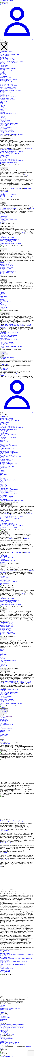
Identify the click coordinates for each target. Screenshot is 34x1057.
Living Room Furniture (6, 51)
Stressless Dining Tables (6, 93)
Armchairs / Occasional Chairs (8, 60)
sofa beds (6, 148)
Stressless (2, 91)
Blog (2, 740)
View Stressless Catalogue (7, 264)
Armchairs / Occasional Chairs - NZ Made (11, 61)
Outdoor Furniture (5, 120)
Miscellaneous (4, 132)
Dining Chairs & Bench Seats (8, 68)
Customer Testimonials (6, 1038)
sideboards (23, 232)
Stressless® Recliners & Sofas (8, 62)
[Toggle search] (0, 40)
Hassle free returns (5, 970)
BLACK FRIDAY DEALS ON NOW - (15, 137)
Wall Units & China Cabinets (8, 88)
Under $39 (3, 116)
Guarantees (3, 733)
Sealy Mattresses (4, 80)
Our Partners (3, 973)
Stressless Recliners (5, 94)
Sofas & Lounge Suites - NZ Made (9, 54)
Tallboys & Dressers (5, 77)
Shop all (2, 163)
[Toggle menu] (2, 40)
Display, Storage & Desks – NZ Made (10, 90)
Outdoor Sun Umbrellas (6, 130)
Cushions (2, 105)
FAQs (16, 332)
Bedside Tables (4, 75)
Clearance (3, 352)
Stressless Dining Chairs (6, 98)
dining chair (27, 188)
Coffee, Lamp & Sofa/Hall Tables (9, 86)
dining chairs (10, 175)
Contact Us (3, 375)
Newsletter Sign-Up (5, 1009)
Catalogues (3, 726)
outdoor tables (12, 325)
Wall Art (2, 112)
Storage (2, 110)
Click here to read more (6, 263)
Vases (1, 115)
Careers (2, 1011)
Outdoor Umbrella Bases (7, 131)
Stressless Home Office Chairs (8, 97)
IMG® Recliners (4, 55)
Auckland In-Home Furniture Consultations (12, 1024)
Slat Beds (2, 73)
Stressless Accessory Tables (7, 99)
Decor (1, 106)
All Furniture (4, 43)
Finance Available (5, 1045)
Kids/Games (3, 108)
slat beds (2, 208)
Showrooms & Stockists (6, 724)
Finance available (5, 971)
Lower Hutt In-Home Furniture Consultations (12, 1027)
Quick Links (3, 723)
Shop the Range (4, 950)
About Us (2, 1006)
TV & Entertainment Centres (8, 87)
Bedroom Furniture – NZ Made (8, 79)
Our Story (2, 358)
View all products (5, 743)
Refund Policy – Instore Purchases (9, 1042)
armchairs (10, 149)
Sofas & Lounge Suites (6, 53)
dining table (27, 175)
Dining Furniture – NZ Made (8, 71)
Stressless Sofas (4, 95)
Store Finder (4, 711)
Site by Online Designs (6, 1056)
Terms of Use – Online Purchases (9, 1044)
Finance (2, 737)
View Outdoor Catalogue (7, 332)
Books (2, 104)
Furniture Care (4, 364)
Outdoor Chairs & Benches (7, 124)
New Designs (4, 354)
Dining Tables (4, 65)
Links (1, 727)
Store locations (4, 967)
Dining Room (4, 64)
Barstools (2, 69)
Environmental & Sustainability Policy (10, 1008)
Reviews (2, 731)
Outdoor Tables (4, 126)
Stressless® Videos (5, 1017)
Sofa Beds (3, 57)
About (2, 355)
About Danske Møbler (6, 716)
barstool (12, 188)
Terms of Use (3, 735)
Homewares (3, 101)
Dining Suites (3, 66)
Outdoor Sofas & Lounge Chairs (9, 123)
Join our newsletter (5, 1000)
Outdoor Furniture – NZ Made (8, 127)
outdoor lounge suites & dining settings (15, 324)
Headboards (3, 76)
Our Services (3, 369)
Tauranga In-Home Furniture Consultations (12, 1026)
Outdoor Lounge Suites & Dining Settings (11, 821)
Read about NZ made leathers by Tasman (11, 151)
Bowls (2, 102)
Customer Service (5, 730)
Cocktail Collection (5, 121)
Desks (1, 83)
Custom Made (4, 1030)
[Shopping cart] (32, 40)
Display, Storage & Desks (7, 82)
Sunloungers (3, 128)
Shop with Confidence (6, 728)
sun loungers (20, 325)
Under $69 (3, 117)
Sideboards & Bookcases (7, 84)
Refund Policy (4, 734)
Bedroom (2, 72)
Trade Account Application (7, 1034)
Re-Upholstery (4, 1028)
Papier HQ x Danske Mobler (8, 113)
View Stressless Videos (6, 265)
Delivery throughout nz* (7, 968)
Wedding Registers (5, 1033)
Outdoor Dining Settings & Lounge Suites (11, 134)
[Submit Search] (17, 742)
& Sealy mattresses (10, 208)
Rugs (1, 109)
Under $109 (3, 119)
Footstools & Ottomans (6, 58)
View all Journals (5, 953)
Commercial (3, 1031)
